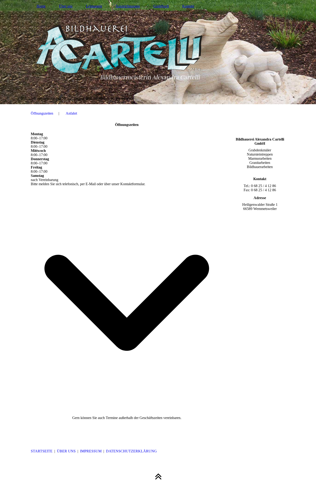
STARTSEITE (42, 451)
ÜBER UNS (66, 451)
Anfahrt (71, 113)
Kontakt (188, 6)
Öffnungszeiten (42, 113)
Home (41, 6)
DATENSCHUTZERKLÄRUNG (131, 451)
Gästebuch (161, 6)
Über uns (65, 6)
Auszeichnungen (127, 6)
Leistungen (94, 6)
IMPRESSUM (91, 451)
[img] (158, 52)
